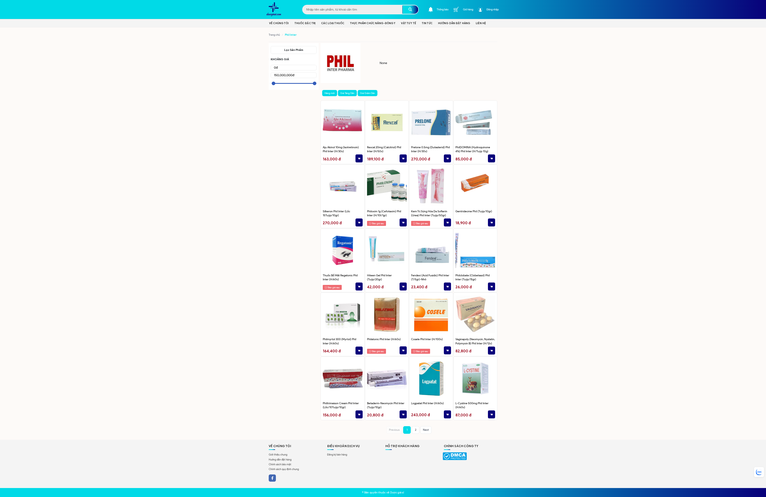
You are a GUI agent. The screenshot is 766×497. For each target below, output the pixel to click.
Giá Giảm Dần (367, 93)
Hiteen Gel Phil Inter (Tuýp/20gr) (379, 277)
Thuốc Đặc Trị (305, 23)
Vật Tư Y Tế (408, 23)
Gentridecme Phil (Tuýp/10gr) (473, 211)
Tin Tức (427, 23)
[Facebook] (272, 478)
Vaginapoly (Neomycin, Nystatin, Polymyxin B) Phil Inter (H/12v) (475, 341)
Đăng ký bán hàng (337, 454)
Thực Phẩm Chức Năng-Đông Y (372, 23)
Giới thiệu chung (278, 454)
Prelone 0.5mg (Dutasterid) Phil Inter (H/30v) (430, 149)
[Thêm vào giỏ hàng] (359, 158)
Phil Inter (291, 34)
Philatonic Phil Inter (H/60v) (384, 339)
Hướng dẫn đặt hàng (280, 459)
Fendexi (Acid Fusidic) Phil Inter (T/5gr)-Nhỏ (430, 277)
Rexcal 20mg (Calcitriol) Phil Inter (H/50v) (384, 149)
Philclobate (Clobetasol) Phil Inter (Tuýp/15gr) (472, 277)
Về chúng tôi (279, 23)
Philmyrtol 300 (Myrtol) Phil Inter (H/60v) (339, 341)
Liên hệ (481, 23)
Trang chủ (274, 34)
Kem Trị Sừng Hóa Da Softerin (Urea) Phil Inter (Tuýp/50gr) (429, 213)
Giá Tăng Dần (347, 93)
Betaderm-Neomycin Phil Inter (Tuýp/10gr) (385, 405)
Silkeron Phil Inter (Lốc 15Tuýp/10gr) (336, 213)
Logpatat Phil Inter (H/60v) (427, 403)
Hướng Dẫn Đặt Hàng (454, 23)
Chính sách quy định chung (284, 469)
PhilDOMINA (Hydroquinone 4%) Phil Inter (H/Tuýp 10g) (472, 149)
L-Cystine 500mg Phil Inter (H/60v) (472, 405)
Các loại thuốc (332, 23)
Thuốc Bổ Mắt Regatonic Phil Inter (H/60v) (340, 277)
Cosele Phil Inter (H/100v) (427, 339)
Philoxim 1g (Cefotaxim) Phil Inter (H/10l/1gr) (384, 213)
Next (426, 430)
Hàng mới (330, 93)
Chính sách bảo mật (280, 464)
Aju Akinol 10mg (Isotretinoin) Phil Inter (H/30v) (341, 149)
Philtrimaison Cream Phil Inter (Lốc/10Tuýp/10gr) (341, 405)
